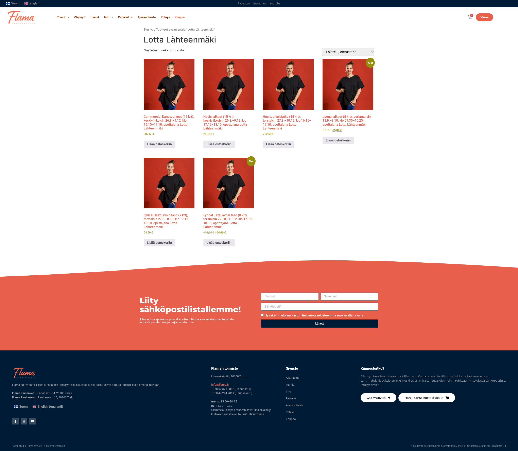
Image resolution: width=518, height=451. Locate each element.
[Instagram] (24, 421)
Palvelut (123, 17)
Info (106, 17)
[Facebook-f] (15, 421)
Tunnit (61, 17)
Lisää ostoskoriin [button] (159, 144)
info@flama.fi (220, 384)
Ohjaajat (79, 17)
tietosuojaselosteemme (319, 315)
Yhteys (165, 17)
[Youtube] (32, 421)
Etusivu (148, 29)
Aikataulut (292, 377)
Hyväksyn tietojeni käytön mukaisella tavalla (314, 315)
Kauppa (180, 17)
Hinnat (94, 17)
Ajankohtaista (147, 17)
